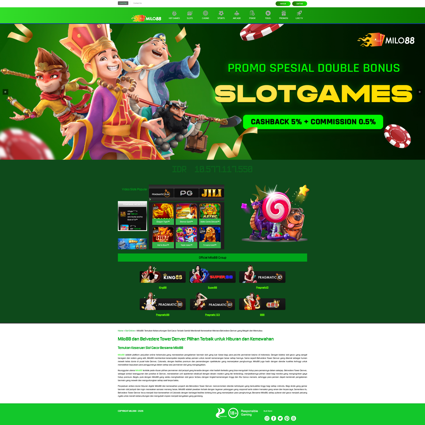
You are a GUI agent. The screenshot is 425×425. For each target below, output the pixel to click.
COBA (163, 206)
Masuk (283, 3)
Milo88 (121, 354)
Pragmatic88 (162, 314)
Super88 (212, 287)
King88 (163, 287)
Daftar (300, 3)
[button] (5, 92)
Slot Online (130, 330)
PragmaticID (262, 287)
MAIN (163, 214)
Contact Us (137, 3)
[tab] (161, 192)
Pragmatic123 (212, 314)
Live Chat (123, 3)
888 (262, 314)
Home (120, 330)
